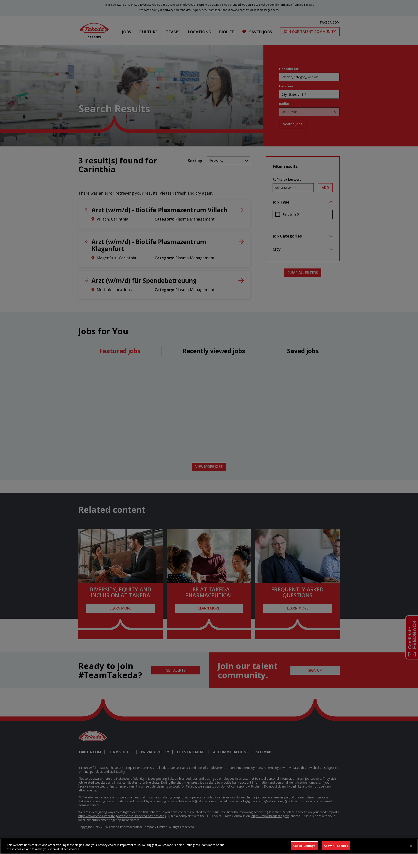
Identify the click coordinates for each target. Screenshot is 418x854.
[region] (209, 846)
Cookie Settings (304, 846)
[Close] (411, 846)
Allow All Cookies (336, 846)
